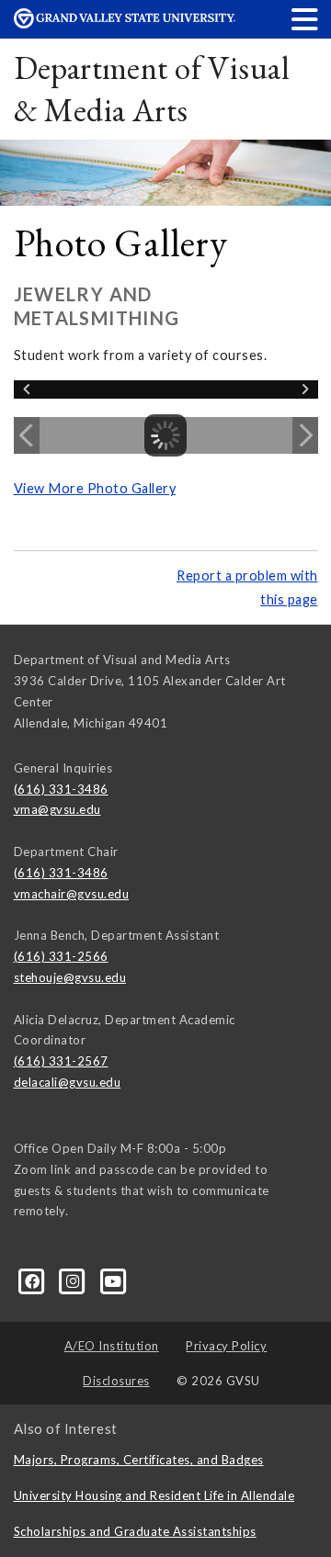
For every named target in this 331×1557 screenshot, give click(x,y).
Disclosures (116, 1380)
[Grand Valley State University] (124, 23)
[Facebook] (34, 1280)
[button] (305, 19)
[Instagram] (74, 1280)
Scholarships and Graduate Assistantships (135, 1531)
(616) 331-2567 (61, 1061)
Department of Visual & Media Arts (151, 88)
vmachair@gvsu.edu (72, 893)
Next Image (305, 435)
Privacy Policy (226, 1345)
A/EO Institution (111, 1345)
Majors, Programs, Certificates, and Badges (139, 1459)
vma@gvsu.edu (57, 809)
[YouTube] (113, 1280)
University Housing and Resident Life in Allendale (154, 1495)
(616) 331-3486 (61, 789)
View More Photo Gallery (95, 488)
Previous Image (27, 435)
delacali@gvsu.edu (67, 1082)
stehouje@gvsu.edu (70, 977)
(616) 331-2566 (61, 956)
